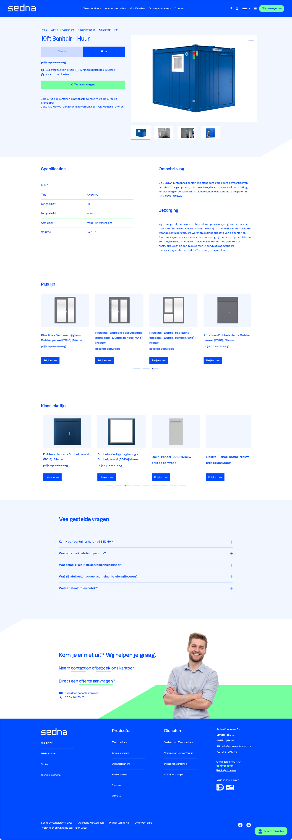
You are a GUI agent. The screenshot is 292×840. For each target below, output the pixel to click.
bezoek (103, 668)
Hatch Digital (80, 828)
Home (44, 30)
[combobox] (247, 8)
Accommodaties (86, 30)
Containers (68, 30)
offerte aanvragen (96, 681)
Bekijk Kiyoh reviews (226, 770)
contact (78, 668)
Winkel (54, 30)
